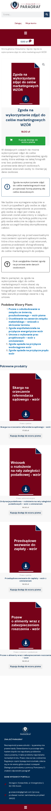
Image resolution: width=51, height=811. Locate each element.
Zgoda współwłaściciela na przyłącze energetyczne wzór (26, 330)
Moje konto (31, 23)
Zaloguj (18, 23)
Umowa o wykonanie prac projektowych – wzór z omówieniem (23, 337)
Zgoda (29, 49)
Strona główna (7, 49)
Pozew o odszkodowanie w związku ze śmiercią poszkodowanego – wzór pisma (27, 312)
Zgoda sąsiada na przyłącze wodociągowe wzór (25, 345)
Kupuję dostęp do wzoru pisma (25, 436)
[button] (25, 33)
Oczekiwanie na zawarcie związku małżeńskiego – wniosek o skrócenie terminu (28, 322)
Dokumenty (20, 49)
